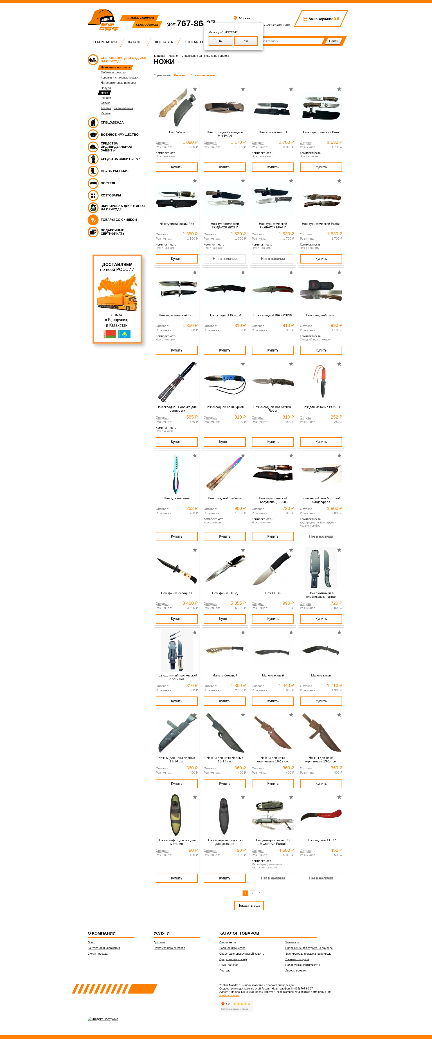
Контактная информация (104, 948)
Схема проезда (98, 953)
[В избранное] (195, 89)
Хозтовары (292, 942)
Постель (224, 970)
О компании (105, 42)
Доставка (164, 42)
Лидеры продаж (295, 970)
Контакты (193, 42)
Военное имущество (232, 948)
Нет (245, 40)
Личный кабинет (277, 25)
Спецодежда (227, 942)
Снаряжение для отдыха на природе (205, 55)
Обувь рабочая (228, 965)
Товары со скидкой (297, 959)
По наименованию (203, 75)
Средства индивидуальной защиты (242, 953)
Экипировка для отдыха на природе (308, 953)
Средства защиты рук (233, 959)
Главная (159, 55)
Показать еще (249, 905)
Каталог (135, 42)
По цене (179, 75)
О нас (91, 942)
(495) (191, 25)
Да (220, 40)
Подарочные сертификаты (302, 965)
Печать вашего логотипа (169, 948)
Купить (176, 167)
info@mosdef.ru (229, 995)
